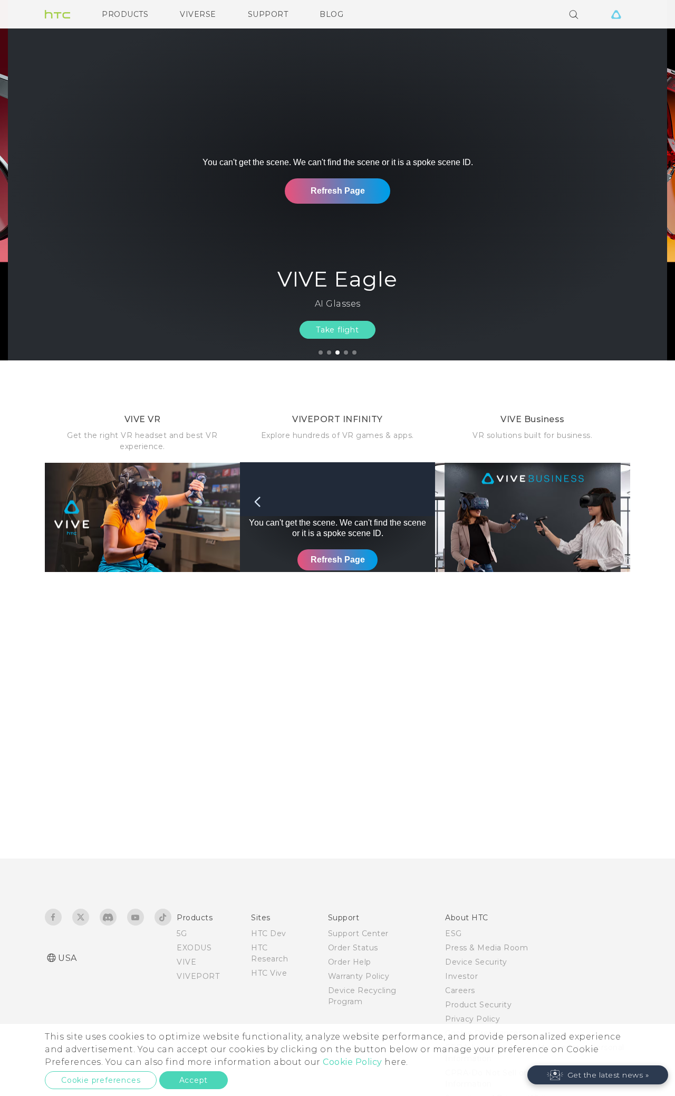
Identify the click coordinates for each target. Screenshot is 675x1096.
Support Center (358, 933)
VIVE (186, 962)
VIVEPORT (198, 976)
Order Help (349, 962)
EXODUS (194, 947)
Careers (460, 990)
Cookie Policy (352, 1062)
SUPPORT (268, 14)
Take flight (337, 330)
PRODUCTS (125, 14)
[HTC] (57, 14)
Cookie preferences (100, 1080)
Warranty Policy (359, 976)
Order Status (353, 947)
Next (644, 180)
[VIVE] (616, 14)
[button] (598, 1074)
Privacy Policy (472, 1019)
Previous (29, 180)
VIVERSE (198, 14)
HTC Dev (268, 933)
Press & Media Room (486, 947)
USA (67, 958)
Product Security (478, 1004)
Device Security (476, 962)
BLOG (331, 14)
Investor (461, 976)
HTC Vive (269, 973)
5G (182, 933)
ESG (453, 933)
